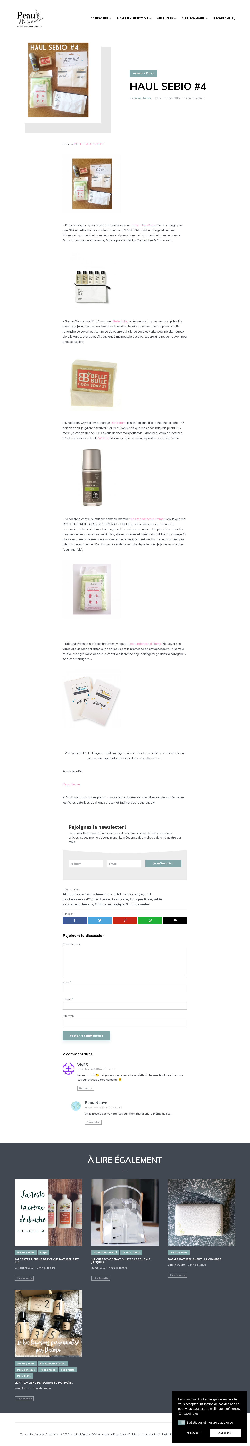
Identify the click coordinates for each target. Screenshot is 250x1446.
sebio (158, 899)
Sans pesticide (140, 899)
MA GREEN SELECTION (132, 18)
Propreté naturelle (113, 899)
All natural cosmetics (79, 894)
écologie (136, 894)
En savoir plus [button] (188, 1413)
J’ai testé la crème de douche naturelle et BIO (47, 1261)
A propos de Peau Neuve (112, 1434)
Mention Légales (80, 1434)
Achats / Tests (143, 73)
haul (148, 894)
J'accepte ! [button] (225, 1432)
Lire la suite (24, 1278)
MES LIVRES (165, 18)
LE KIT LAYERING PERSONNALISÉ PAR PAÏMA (44, 1382)
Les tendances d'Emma (80, 899)
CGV (94, 1434)
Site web (68, 1016)
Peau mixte (67, 1369)
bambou (102, 894)
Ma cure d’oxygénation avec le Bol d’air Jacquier (120, 1261)
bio (112, 894)
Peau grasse (47, 1369)
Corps (43, 1252)
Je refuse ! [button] (193, 1432)
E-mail (68, 999)
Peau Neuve (96, 1102)
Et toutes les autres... (53, 1363)
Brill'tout (122, 894)
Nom (67, 982)
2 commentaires (140, 98)
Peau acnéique (26, 1369)
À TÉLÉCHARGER (193, 18)
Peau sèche (24, 1375)
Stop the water (138, 904)
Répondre (85, 1088)
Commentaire (71, 944)
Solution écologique (110, 904)
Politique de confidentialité (144, 1434)
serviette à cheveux (78, 904)
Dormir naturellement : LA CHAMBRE (194, 1259)
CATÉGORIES (99, 18)
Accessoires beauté (105, 1252)
